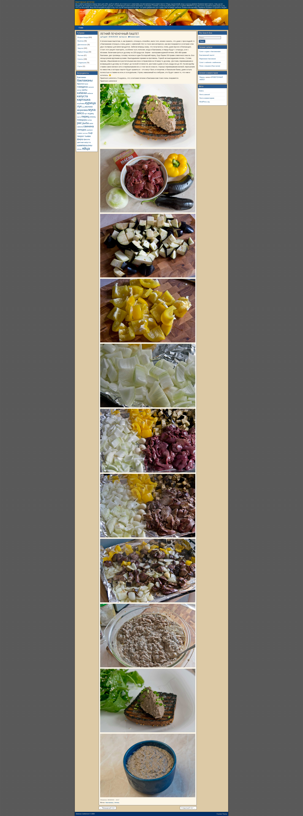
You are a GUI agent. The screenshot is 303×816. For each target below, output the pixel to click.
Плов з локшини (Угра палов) (209, 66)
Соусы (80, 66)
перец (85, 116)
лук (79, 106)
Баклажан (81, 77)
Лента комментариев (206, 98)
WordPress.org (204, 102)
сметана (85, 133)
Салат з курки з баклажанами (210, 51)
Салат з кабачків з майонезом (210, 62)
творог (80, 136)
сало (91, 123)
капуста (82, 96)
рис (79, 123)
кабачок (90, 93)
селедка (81, 129)
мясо (80, 113)
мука (92, 110)
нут (85, 114)
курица (90, 103)
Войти (201, 91)
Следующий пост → (188, 808)
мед (83, 107)
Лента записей (204, 94)
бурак (86, 84)
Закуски (124, 37)
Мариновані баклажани (207, 59)
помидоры (82, 120)
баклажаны (109, 802)
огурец (91, 113)
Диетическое (82, 45)
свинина (88, 126)
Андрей (104, 37)
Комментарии (134, 37)
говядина (82, 86)
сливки (79, 133)
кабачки (82, 92)
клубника (81, 103)
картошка (83, 99)
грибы (84, 90)
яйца (86, 148)
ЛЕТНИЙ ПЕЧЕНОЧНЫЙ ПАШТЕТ (119, 33)
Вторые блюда (83, 37)
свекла (80, 127)
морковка (82, 110)
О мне (81, 28)
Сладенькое (82, 63)
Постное (80, 55)
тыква (88, 136)
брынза (80, 84)
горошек (91, 87)
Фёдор (201, 77)
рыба (85, 123)
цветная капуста (84, 142)
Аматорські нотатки (84, 1)
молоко (89, 106)
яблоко (79, 149)
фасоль (87, 139)
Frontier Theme (222, 814)
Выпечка (81, 41)
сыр (90, 132)
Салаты (80, 59)
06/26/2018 (114, 37)
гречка (79, 90)
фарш (80, 139)
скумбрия (89, 130)
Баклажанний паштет (206, 55)
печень (116, 802)
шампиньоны (84, 145)
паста (79, 117)
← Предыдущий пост (107, 808)
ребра (90, 120)
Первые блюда (83, 52)
